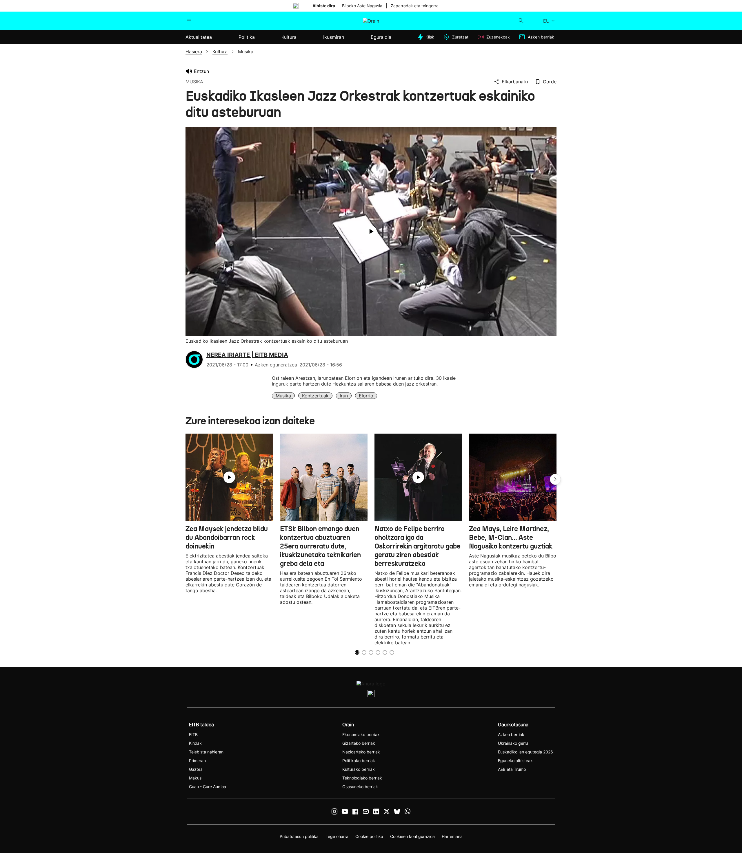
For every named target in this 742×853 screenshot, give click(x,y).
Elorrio (366, 396)
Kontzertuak (315, 396)
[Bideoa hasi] (371, 231)
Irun (344, 396)
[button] (555, 479)
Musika (283, 396)
